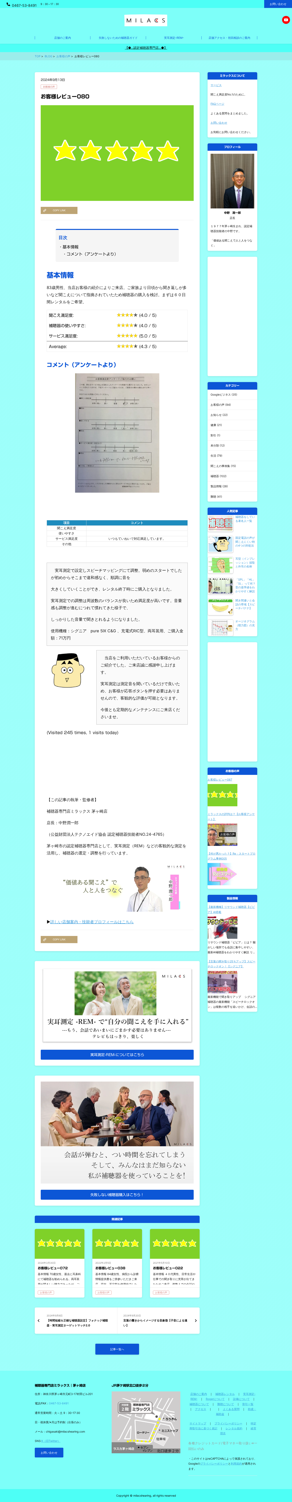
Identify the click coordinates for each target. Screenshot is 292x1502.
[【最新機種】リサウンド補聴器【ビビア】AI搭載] (222, 927)
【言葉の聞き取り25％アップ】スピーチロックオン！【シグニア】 (231, 964)
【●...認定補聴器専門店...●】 (146, 48)
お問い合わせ (278, 4)
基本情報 (70, 247)
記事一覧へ (117, 1349)
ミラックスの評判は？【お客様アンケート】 (231, 816)
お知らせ (216, 414)
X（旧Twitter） (50, 1441)
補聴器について (199, 1404)
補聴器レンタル (225, 1394)
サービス (216, 85)
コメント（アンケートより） (92, 254)
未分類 (215, 445)
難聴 (213, 496)
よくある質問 (231, 1409)
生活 (213, 455)
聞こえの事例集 (220, 466)
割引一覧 (247, 1404)
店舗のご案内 (198, 1394)
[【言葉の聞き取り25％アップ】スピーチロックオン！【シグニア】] (222, 982)
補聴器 (215, 476)
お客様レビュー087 (220, 779)
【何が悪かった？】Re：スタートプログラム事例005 (231, 856)
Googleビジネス (221, 394)
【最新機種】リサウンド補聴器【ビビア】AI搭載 (231, 909)
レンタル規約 (234, 1428)
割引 (213, 435)
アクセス (200, 1409)
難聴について (225, 1404)
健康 (213, 425)
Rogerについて (215, 1399)
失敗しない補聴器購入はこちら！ (117, 1195)
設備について (241, 1399)
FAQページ (217, 103)
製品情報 (216, 486)
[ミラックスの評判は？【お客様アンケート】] (222, 835)
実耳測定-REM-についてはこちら (117, 1054)
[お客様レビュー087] (222, 795)
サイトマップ (198, 1423)
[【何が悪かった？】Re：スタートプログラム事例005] (222, 874)
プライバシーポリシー (228, 1423)
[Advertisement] (117, 764)
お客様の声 (49, 87)
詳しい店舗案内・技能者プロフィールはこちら (92, 921)
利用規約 (236, 1463)
